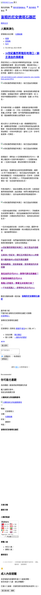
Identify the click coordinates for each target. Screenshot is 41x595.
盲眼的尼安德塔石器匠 (18, 17)
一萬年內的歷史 (20, 337)
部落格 (7, 41)
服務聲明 (24, 564)
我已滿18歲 (5, 590)
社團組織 (18, 34)
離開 (12, 590)
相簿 (7, 39)
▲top (3, 341)
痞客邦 (18, 328)
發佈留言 (4, 359)
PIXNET (10, 562)
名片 (7, 44)
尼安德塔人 (5, 316)
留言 (23, 328)
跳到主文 (4, 23)
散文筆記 (17, 335)
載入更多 (4, 345)
